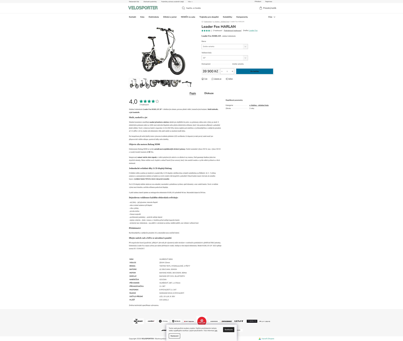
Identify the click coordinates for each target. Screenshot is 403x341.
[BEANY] (138, 321)
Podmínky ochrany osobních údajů (172, 2)
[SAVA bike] (176, 321)
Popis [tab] (193, 93)
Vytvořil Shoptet (268, 339)
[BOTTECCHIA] (189, 321)
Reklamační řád (134, 2)
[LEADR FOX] (264, 321)
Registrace (268, 2)
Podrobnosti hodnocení (232, 30)
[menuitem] (132, 17)
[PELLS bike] (151, 321)
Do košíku (254, 71)
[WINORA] (237, 330)
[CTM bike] (163, 321)
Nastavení (174, 336)
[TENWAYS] (252, 321)
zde (216, 330)
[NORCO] (214, 321)
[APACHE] (165, 330)
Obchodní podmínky (150, 2)
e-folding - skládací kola (259, 105)
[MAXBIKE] (226, 321)
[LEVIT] (239, 321)
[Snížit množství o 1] (221, 71)
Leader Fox (253, 30)
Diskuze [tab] (209, 93)
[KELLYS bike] (201, 321)
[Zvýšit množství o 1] (232, 71)
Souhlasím (229, 329)
